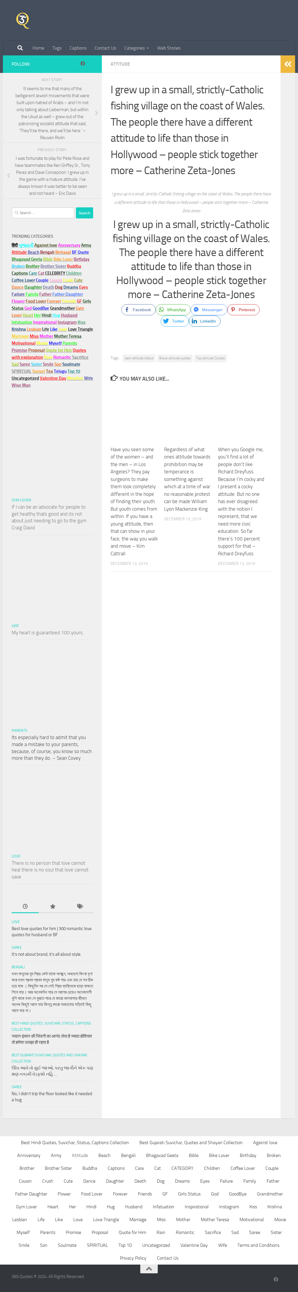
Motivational (252, 1219)
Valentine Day (53, 378)
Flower (64, 1194)
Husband (69, 315)
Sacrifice (80, 357)
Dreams (182, 1181)
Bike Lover (219, 1155)
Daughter (115, 1181)
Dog (160, 1181)
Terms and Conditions (258, 1245)
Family (32, 294)
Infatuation (163, 1206)
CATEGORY (182, 1168)
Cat (157, 1168)
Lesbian (19, 1219)
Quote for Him (132, 1232)
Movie (280, 1219)
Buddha (89, 1168)
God (215, 1194)
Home (38, 48)
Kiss (253, 1206)
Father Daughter (31, 1194)
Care (139, 1168)
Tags (56, 48)
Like (59, 1219)
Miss (34, 336)
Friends (145, 1194)
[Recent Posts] (25, 907)
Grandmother (270, 1194)
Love (16, 856)
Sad (235, 1232)
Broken (274, 1155)
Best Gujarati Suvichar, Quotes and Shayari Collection (191, 1142)
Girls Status (189, 1194)
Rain (161, 1232)
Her (37, 315)
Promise (19, 350)
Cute (68, 1181)
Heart (52, 1206)
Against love (265, 1142)
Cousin (25, 1181)
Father (273, 1181)
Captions (78, 48)
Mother (183, 1219)
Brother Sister (58, 1168)
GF (165, 1194)
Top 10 (125, 1245)
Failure (226, 1181)
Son (43, 1245)
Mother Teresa (215, 1219)
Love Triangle (106, 1219)
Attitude (120, 64)
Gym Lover (21, 500)
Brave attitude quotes (175, 358)
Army (56, 1155)
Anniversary (28, 1155)
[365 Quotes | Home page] (23, 20)
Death (140, 1181)
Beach (33, 252)
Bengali (18, 967)
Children (212, 1168)
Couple (272, 1168)
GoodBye (237, 1194)
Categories (134, 48)
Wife (222, 1245)
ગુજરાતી (26, 245)
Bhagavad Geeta (162, 1155)
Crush (47, 1181)
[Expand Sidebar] (288, 64)
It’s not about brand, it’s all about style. (46, 954)
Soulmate (67, 1245)
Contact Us (105, 48)
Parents (19, 730)
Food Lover (91, 1194)
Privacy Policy (133, 1258)
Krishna (274, 1206)
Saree (17, 948)
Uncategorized (156, 1245)
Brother (26, 1168)
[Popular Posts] (52, 907)
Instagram (67, 322)
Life (41, 1219)
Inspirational (197, 1206)
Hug (56, 315)
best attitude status (139, 358)
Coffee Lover (242, 1168)
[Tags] (79, 907)
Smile (24, 1245)
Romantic (185, 1232)
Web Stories (168, 48)
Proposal (100, 1232)
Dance (89, 1181)
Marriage (20, 336)
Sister (276, 1232)
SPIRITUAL (21, 371)
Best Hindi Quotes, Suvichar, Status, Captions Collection (75, 1142)
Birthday (81, 259)
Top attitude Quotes (210, 358)
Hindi (91, 1206)
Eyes (205, 1181)
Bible (193, 1155)
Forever (120, 1194)
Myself (23, 1232)
